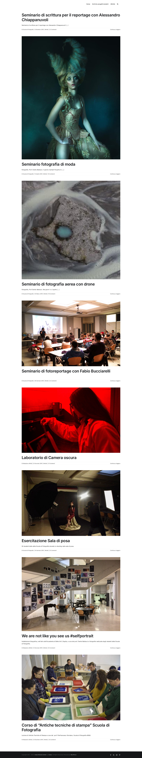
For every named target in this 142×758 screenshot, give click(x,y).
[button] (117, 4)
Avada (50, 754)
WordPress (73, 754)
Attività (46, 29)
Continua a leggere (115, 29)
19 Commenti (51, 293)
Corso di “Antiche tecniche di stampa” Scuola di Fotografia (65, 727)
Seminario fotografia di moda (48, 164)
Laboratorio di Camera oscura (49, 457)
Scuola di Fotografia (28, 29)
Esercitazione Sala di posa (46, 540)
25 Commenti (51, 648)
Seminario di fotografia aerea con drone (58, 284)
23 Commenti (53, 550)
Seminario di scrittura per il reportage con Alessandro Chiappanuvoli (71, 17)
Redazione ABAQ (27, 463)
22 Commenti (52, 29)
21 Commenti (51, 463)
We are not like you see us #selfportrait (57, 635)
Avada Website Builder (41, 754)
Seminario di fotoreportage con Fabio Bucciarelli (66, 371)
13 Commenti (51, 174)
